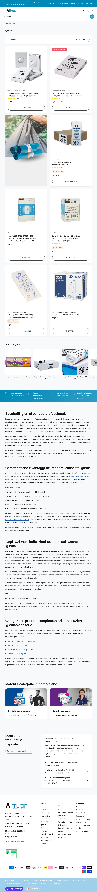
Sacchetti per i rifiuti (83, 819)
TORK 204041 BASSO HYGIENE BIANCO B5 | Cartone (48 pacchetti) (65, 313)
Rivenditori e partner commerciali (65, 814)
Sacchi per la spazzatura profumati (18, 377)
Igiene (14, 23)
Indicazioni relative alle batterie (65, 835)
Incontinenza (81, 822)
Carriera (61, 810)
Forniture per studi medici (83, 826)
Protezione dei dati (47, 834)
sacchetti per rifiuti (15, 425)
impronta (61, 819)
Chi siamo (44, 831)
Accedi (89, 3)
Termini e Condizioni (65, 822)
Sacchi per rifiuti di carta (17, 645)
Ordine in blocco (70, 181)
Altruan (12, 880)
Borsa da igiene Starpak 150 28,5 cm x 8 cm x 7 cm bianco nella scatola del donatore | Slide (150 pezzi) (66, 238)
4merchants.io (17, 883)
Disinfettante (81, 813)
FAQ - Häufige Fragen (45, 841)
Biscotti (61, 831)
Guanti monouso (82, 810)
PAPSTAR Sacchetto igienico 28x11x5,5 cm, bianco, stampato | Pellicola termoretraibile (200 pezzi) (21, 314)
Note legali (44, 837)
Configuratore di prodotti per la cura (71, 3)
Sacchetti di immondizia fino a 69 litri (74, 378)
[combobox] (48, 16)
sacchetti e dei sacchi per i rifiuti (61, 558)
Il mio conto (44, 813)
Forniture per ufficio (83, 831)
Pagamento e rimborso (45, 817)
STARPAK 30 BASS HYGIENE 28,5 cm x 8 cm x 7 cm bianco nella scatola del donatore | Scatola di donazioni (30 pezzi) (23, 238)
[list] (48, 395)
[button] (3, 10)
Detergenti (80, 816)
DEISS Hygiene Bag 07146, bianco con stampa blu (62, 163)
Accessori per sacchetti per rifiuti (20, 650)
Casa (9, 23)
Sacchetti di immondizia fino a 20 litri (46, 378)
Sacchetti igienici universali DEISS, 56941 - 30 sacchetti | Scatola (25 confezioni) (23, 95)
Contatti (52, 3)
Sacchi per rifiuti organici (17, 654)
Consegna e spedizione (44, 823)
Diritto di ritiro (63, 825)
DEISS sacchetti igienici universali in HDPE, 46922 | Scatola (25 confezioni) (66, 95)
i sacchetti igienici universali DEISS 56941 (59, 513)
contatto (43, 810)
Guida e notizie (46, 828)
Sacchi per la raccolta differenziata (21, 641)
